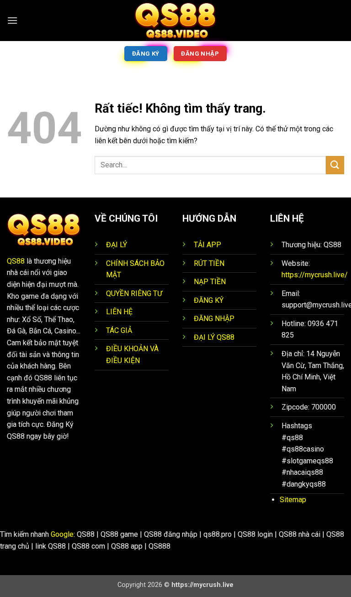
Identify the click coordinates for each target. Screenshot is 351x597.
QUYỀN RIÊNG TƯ (134, 293)
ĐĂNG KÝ (208, 300)
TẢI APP (207, 244)
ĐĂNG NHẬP (214, 318)
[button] (12, 20)
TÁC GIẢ (119, 330)
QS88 (16, 261)
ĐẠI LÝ (116, 244)
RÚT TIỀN (209, 263)
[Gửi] (335, 165)
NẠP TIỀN (210, 281)
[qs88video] (175, 20)
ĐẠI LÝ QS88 (214, 337)
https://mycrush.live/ (315, 274)
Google (62, 534)
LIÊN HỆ (119, 311)
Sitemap (293, 499)
